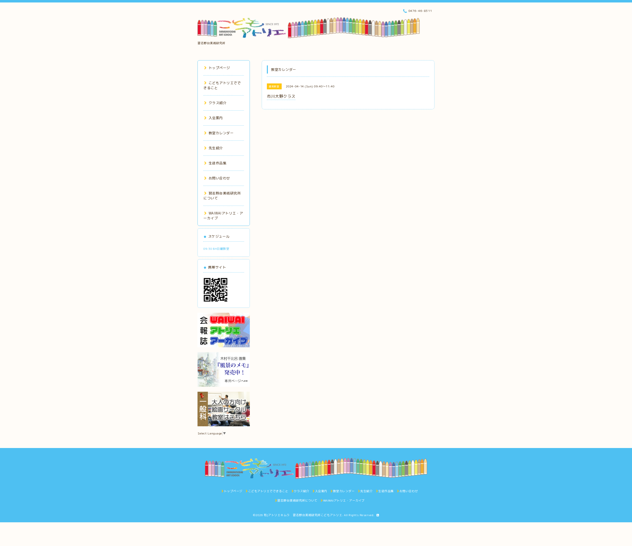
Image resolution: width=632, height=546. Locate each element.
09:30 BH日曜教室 (216, 249)
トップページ (219, 67)
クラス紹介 (217, 102)
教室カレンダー (221, 133)
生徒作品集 (217, 163)
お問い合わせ (219, 178)
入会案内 (216, 118)
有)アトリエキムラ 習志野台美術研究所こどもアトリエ (303, 515)
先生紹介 (216, 148)
